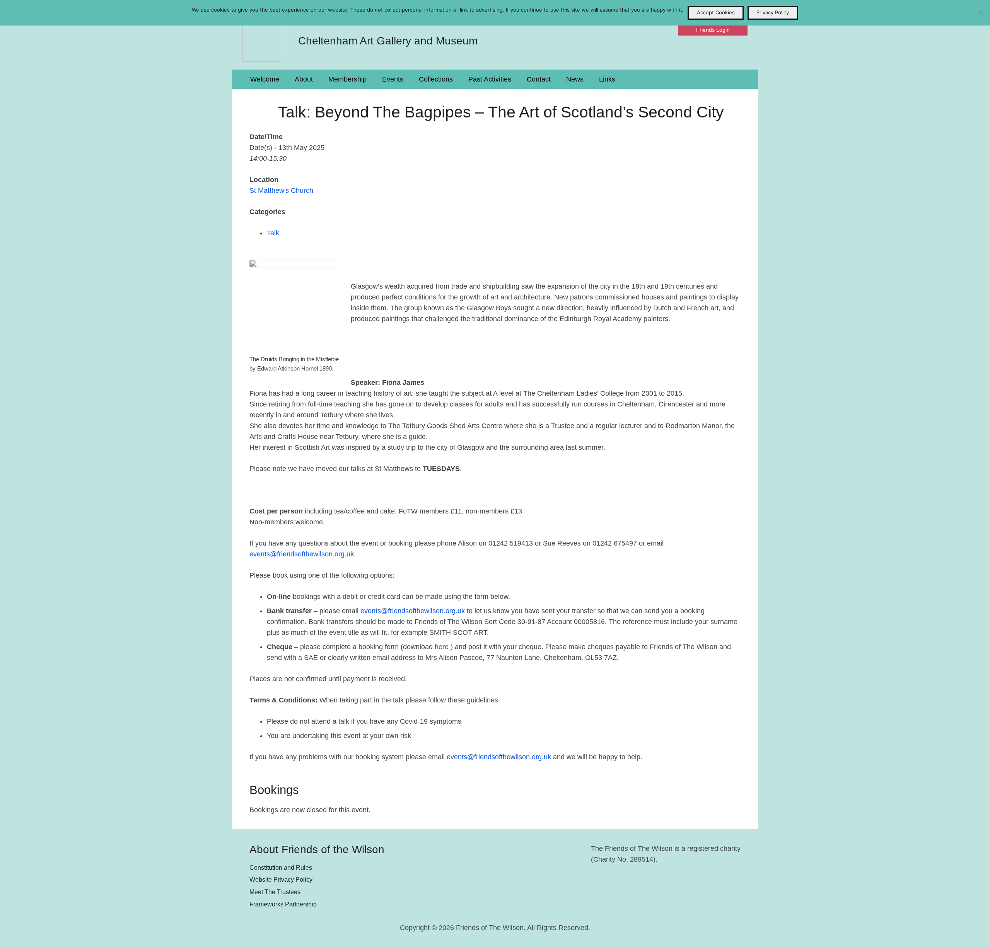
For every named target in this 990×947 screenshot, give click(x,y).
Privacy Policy (772, 12)
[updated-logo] (262, 35)
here (442, 647)
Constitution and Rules (280, 867)
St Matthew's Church (281, 190)
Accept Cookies (716, 12)
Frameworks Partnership (283, 904)
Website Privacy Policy (280, 879)
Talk (273, 233)
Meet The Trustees (274, 891)
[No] (980, 13)
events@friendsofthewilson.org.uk (301, 554)
